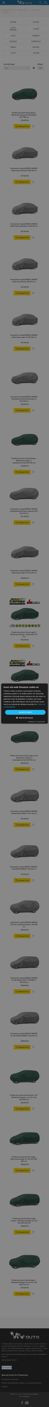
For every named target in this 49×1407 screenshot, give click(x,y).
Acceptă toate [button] (25, 712)
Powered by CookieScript (36, 721)
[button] (24, 717)
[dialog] (24, 704)
